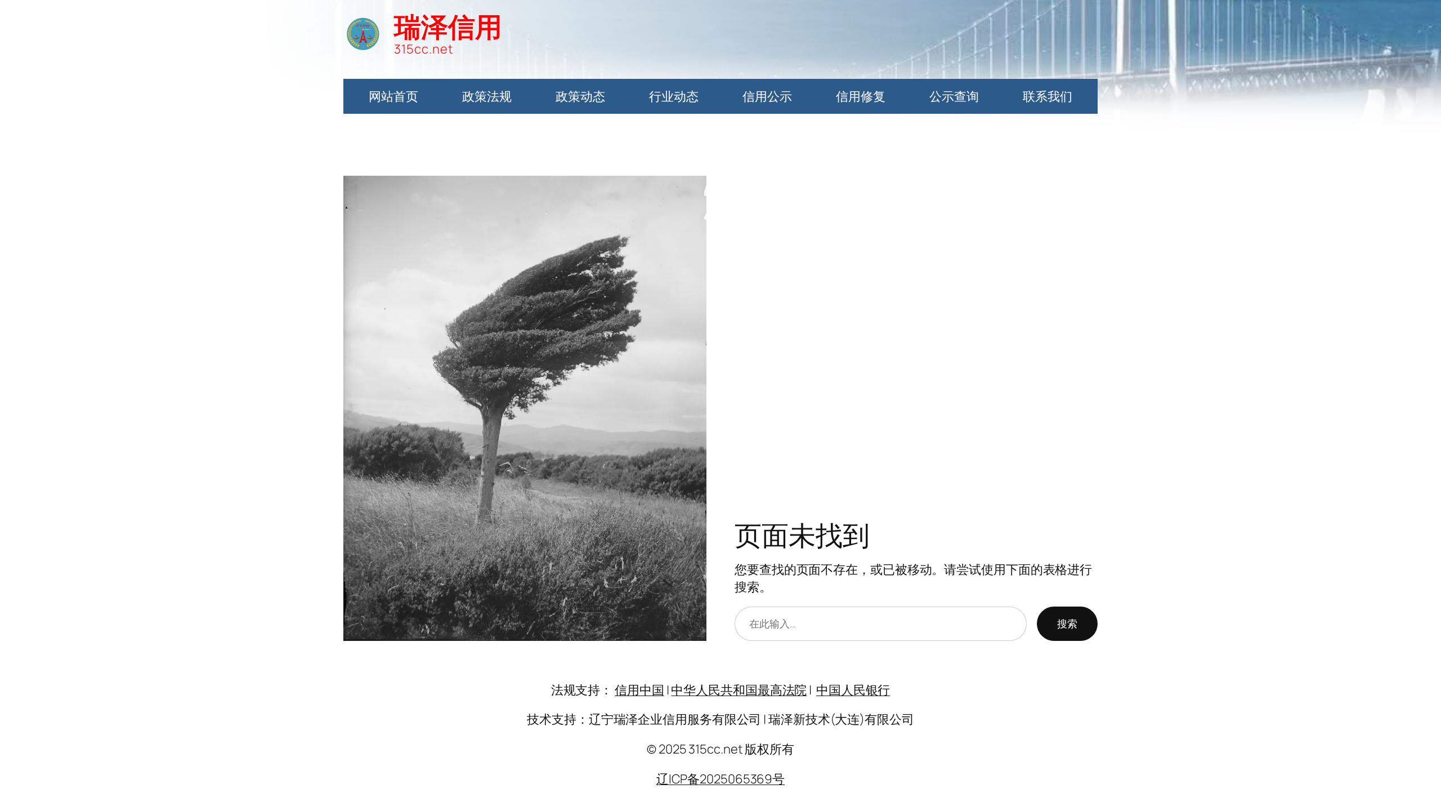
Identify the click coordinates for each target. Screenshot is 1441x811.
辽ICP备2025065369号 (720, 778)
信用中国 (639, 689)
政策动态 (580, 96)
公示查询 (954, 96)
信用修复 (860, 96)
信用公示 (767, 96)
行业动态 (674, 96)
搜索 (1067, 623)
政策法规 (487, 96)
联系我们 (1047, 96)
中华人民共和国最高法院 (739, 689)
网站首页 (393, 96)
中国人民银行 (853, 689)
